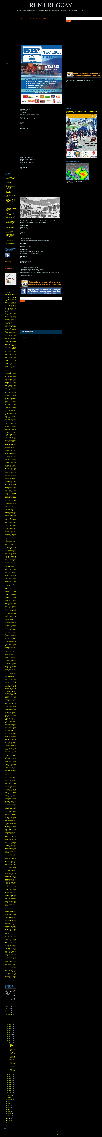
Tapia (15, 930)
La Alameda (12, 654)
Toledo (6, 938)
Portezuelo (7, 808)
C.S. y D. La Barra (12, 386)
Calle (6, 404)
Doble (12, 547)
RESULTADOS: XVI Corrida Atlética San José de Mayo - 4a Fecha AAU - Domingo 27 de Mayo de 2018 (11, 222)
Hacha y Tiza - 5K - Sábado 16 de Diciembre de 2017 (12, 1062)
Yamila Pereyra (12, 980)
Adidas (10, 323)
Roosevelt (11, 867)
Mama (15, 694)
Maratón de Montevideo (10, 704)
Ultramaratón (8, 954)
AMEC (6, 335)
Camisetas (10, 404)
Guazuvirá (14, 607)
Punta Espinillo (9, 829)
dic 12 (10, 1042)
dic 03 (10, 1088)
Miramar (14, 727)
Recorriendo (14, 842)
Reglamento (10, 848)
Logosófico (14, 683)
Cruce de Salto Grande (9, 525)
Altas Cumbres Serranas (11, 334)
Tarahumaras (7, 932)
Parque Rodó (9, 783)
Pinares (10, 799)
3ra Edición (12, 305)
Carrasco (14, 440)
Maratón (7, 699)
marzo (9, 1111)
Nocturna (14, 745)
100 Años (14, 291)
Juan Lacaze (11, 642)
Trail (12, 941)
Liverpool (8, 681)
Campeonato (8, 407)
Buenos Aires (12, 385)
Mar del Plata (13, 696)
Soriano (14, 919)
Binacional (7, 382)
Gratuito (6, 604)
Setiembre (11, 910)
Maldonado (12, 691)
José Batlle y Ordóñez (11, 638)
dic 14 (10, 1038)
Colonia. (11, 491)
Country (7, 519)
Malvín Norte (8, 694)
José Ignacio (9, 641)
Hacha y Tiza (12, 609)
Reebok (7, 846)
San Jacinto (12, 880)
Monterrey (11, 728)
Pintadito (14, 799)
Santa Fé (9, 895)
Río (13, 860)
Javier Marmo (8, 637)
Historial (6, 612)
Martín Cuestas (11, 709)
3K (8, 305)
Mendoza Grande (12, 721)
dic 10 (10, 1076)
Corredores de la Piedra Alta (10, 506)
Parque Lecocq (13, 777)
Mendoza (10, 719)
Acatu (15, 322)
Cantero (7, 437)
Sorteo (6, 920)
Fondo (10, 590)
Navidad (12, 741)
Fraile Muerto (13, 595)
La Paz (10, 666)
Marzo (15, 709)
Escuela (6, 572)
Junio (15, 647)
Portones (6, 810)
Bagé (10, 356)
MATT (10, 710)
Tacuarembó (9, 929)
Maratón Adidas (12, 699)
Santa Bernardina (10, 892)
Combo (14, 491)
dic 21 (10, 1030)
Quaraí (10, 832)
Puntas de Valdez (12, 830)
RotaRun (12, 869)
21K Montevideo (10, 301)
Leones (6, 678)
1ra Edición (13, 296)
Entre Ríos (8, 566)
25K (15, 302)
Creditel (14, 519)
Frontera (8, 598)
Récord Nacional (12, 839)
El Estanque (14, 559)
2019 (7, 1008)
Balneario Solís (9, 366)
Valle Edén (10, 961)
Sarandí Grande (9, 904)
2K (11, 303)
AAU (9, 320)
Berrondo (10, 377)
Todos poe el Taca (12, 936)
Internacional (8, 625)
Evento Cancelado (12, 575)
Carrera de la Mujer (12, 443)
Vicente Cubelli (8, 966)
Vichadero (14, 966)
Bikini (15, 379)
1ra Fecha (7, 298)
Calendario (13, 388)
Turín (15, 949)
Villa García (11, 970)
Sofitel (15, 915)
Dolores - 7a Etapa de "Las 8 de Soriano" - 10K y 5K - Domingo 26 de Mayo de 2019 (10, 215)
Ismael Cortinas (13, 631)
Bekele (12, 375)
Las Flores (14, 673)
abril (9, 1109)
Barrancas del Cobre (12, 370)
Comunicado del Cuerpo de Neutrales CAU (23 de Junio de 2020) (10, 242)
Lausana (6, 676)
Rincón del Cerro (9, 860)
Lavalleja (10, 676)
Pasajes (14, 786)
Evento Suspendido (9, 576)
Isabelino (8, 629)
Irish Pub (11, 628)
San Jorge (9, 882)
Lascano (12, 675)
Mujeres (10, 735)
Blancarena (12, 382)
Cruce (15, 524)
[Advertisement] (40, 32)
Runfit (12, 870)
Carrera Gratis (9, 446)
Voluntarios (14, 976)
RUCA (9, 870)
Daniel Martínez (8, 532)
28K (6, 303)
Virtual (13, 974)
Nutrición (10, 752)
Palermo (6, 762)
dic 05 (10, 1084)
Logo (11, 683)
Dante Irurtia (13, 532)
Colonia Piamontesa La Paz (10, 488)
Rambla (7, 836)
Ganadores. (7, 600)
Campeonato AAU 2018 (11, 411)
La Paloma (9, 664)
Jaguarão (7, 634)
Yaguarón (7, 980)
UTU (6, 960)
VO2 (15, 974)
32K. (6, 305)
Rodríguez (7, 867)
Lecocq (14, 676)
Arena (11, 342)
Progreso (14, 813)
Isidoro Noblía (13, 629)
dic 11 (10, 1074)
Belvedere (10, 376)
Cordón (14, 500)
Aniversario (11, 338)
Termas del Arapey (9, 935)
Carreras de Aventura (9, 447)
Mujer (6, 735)
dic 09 (10, 1078)
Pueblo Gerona (11, 820)
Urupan (10, 958)
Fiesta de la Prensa (12, 581)
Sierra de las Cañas (12, 913)
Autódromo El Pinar (12, 351)
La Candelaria (12, 657)
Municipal (11, 738)
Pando (6, 765)
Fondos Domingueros (10, 594)
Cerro (9, 452)
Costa (15, 515)
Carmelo (7, 440)
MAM (12, 694)
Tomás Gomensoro (12, 938)
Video (7, 967)
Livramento (9, 682)
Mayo (6, 712)
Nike (11, 745)
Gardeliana (11, 600)
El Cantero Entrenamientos (10, 556)
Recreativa (8, 845)
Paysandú (8, 794)
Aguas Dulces (8, 331)
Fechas (10, 578)
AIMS (15, 331)
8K (8, 319)
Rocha (6, 866)
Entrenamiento (9, 571)
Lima (9, 679)
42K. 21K (12, 306)
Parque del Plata (9, 774)
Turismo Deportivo (12, 951)
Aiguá (12, 331)
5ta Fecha (10, 313)
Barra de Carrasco (12, 367)
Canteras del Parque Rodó (10, 435)
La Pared (6, 666)
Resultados (7, 852)
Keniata (14, 651)
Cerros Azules (8, 459)
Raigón (14, 835)
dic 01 (10, 1092)
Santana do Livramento (10, 899)
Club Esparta (11, 475)
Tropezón (14, 948)
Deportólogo (11, 537)
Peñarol (6, 796)
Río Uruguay (10, 864)
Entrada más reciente (25, 338)
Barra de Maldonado (9, 369)
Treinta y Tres (12, 947)
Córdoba (11, 500)
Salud (10, 874)
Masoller (7, 711)
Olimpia (14, 755)
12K (8, 294)
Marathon (9, 697)
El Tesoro (13, 562)
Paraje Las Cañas (12, 765)
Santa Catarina (11, 893)
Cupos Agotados (10, 531)
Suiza (10, 927)
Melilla (15, 718)
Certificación (14, 459)
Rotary (15, 869)
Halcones (7, 610)
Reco (6, 838)
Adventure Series (12, 326)
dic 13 (10, 1040)
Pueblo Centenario (9, 819)
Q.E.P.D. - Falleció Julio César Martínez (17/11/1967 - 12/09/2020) (10, 186)
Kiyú (9, 653)
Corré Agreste (13, 502)
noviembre (10, 1095)
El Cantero (11, 556)
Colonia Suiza (9, 490)
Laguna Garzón (8, 670)
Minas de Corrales (9, 727)
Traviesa (6, 946)
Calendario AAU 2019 (11, 392)
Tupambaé (11, 949)
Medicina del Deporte (9, 715)
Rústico (6, 871)
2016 (6, 299)
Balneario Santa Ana (10, 364)
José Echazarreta (8, 639)
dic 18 (10, 1034)
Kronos (13, 653)
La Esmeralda (13, 661)
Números (7, 752)
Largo (13, 672)
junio (9, 1105)
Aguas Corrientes (12, 329)
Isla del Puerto (7, 631)
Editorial (11, 553)
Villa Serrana (11, 973)
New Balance (11, 742)
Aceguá (7, 323)
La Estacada (7, 663)
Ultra (10, 952)
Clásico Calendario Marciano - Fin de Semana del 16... (12, 1047)
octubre (9, 1097)
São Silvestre (8, 902)
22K (15, 300)
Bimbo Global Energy (12, 380)
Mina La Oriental (9, 725)
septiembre (10, 1099)
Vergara (14, 964)
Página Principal (42, 338)
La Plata (7, 667)
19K (9, 295)
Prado (14, 810)
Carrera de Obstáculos (10, 444)
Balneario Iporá (9, 360)
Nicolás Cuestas (7, 745)
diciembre (10, 1014)
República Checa (13, 851)
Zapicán (13, 982)
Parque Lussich (9, 779)
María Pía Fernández (12, 708)
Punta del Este (12, 827)
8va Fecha (11, 319)
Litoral (15, 679)
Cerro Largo (27, 333)
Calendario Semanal (10, 403)
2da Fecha (9, 303)
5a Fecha (9, 311)
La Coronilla (12, 660)
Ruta (9, 871)
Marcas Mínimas (12, 706)
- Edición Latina (8, 291)
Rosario (14, 867)
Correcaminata (13, 505)
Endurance (14, 565)
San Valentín (11, 891)
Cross (12, 521)
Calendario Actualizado (10, 394)
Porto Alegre (13, 808)
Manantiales (7, 696)
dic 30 (10, 1018)
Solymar (10, 918)
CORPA (6, 502)
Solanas (7, 917)
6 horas (14, 313)
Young (6, 982)
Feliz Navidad (7, 579)
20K (15, 299)
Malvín (14, 693)
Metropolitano (7, 724)
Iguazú (8, 615)
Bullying (6, 386)
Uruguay (7, 957)
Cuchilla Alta (10, 528)
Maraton (14, 697)
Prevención (8, 813)
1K (10, 296)
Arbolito (10, 341)
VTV (10, 977)
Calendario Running (10, 401)
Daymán (6, 534)
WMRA (14, 979)
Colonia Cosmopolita (10, 482)
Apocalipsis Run (12, 339)
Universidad (8, 955)
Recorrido (8, 842)
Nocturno (7, 746)
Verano (10, 964)
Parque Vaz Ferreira (9, 786)
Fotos (10, 595)
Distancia (9, 547)
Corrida (14, 508)
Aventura (7, 353)
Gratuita (14, 603)
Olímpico (9, 758)
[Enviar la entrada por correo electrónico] (23, 331)
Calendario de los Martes (10, 398)
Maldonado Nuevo (9, 693)
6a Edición (10, 314)
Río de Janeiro (11, 861)
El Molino (14, 560)
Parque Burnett (13, 770)
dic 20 (10, 1032)
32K (15, 303)
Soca (8, 916)
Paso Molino (12, 792)
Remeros (11, 849)
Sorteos (10, 920)
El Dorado (10, 559)
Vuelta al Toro (13, 977)
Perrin (6, 798)
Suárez (6, 921)
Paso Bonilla (7, 787)
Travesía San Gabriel (12, 945)
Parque (6, 768)
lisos (12, 679)
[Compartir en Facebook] (30, 331)
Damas (14, 531)
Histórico (9, 612)
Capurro (7, 438)
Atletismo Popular (12, 350)
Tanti (12, 930)
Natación (7, 740)
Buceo (7, 385)
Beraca (6, 377)
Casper (6, 449)
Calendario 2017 (8, 389)
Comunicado (13, 496)
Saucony (7, 905)
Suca (9, 921)
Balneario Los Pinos (12, 361)
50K (6, 311)
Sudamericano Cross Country (10, 923)
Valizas (6, 961)
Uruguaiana (14, 955)
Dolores (12, 548)
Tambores (7, 930)
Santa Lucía (13, 895)
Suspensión (14, 927)
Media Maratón (12, 713)
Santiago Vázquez (8, 901)
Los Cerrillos (13, 685)
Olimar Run (7, 755)
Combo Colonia (10, 493)
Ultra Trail (13, 952)
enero (9, 1115)
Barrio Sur (11, 373)
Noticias (14, 746)
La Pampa (14, 664)
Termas (6, 933)
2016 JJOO (9, 299)
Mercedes (7, 722)
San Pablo (7, 886)
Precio (11, 811)
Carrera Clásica (8, 441)
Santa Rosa (13, 896)
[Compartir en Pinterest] (32, 331)
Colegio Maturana (10, 479)
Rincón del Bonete (12, 858)
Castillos (9, 449)
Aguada (12, 328)
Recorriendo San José (10, 843)
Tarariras (11, 932)
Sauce (14, 904)
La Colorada (12, 659)
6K (14, 314)
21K (6, 301)
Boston (11, 383)
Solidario (11, 917)
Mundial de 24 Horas (9, 736)
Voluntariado (8, 976)
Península (14, 795)
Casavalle (14, 447)
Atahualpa (8, 348)
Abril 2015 (11, 322)
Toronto (7, 939)
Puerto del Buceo (12, 823)
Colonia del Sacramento (10, 484)
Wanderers (10, 979)
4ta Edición (12, 308)
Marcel (6, 708)
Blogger (57, 1134)
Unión (15, 954)
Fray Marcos (13, 597)
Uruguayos (7, 958)
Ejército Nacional (11, 554)
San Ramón (11, 888)
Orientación (11, 760)
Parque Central (8, 771)
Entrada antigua (57, 338)
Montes (14, 728)
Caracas (11, 438)
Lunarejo (6, 691)
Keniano (11, 651)
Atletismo (7, 350)
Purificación (7, 832)
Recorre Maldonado (10, 841)
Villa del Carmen (9, 969)
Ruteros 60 (13, 871)
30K (13, 303)
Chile (10, 460)
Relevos (14, 848)
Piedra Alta (11, 798)
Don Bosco (10, 550)
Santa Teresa (8, 898)
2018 (7, 1010)
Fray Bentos (8, 597)
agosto (9, 1101)
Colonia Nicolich (12, 487)
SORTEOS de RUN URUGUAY (10, 228)
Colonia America (12, 481)
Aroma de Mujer (12, 345)
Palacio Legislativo (12, 761)
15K (12, 294)
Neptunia (7, 742)
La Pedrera (14, 666)
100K (6, 293)
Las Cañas (9, 673)
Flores (9, 587)
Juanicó (11, 644)
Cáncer (15, 432)
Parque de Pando (13, 773)
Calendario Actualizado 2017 (10, 397)
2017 (13, 299)
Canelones (9, 434)
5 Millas (9, 309)
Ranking (10, 836)
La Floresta (12, 663)
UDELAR (7, 952)
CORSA (12, 515)
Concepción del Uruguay (10, 497)
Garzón (14, 600)
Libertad (12, 678)
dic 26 (10, 1022)
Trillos (6, 948)
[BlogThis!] (27, 331)
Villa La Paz (11, 971)
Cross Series (11, 524)
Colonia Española (9, 485)
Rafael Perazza (9, 835)
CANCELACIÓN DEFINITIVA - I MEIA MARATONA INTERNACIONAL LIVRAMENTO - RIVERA (10, 235)
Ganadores (14, 598)
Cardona (14, 438)
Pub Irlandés (13, 817)
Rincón (9, 857)
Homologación (11, 613)
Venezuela (14, 963)
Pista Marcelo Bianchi (12, 804)
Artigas (14, 347)
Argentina (8, 344)
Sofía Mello (11, 915)
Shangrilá (9, 911)
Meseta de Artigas (12, 722)
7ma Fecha (12, 317)
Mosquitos (10, 732)
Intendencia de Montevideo (10, 623)
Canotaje (14, 434)
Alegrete (6, 332)
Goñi (15, 601)
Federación (14, 578)
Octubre (7, 754)
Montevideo (9, 730)
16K (14, 294)
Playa (6, 805)
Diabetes (12, 545)
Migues (14, 724)
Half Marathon (12, 610)
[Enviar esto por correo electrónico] (25, 331)
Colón (14, 479)
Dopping (6, 551)
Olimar (15, 754)
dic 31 (10, 1016)
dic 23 (10, 1026)
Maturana (14, 711)
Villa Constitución (12, 967)
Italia (6, 632)
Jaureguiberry (13, 635)
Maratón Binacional (9, 700)
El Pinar (8, 562)
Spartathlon (14, 920)
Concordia (14, 499)
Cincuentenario (13, 462)
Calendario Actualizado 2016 (10, 395)
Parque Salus (13, 784)
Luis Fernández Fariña (12, 689)
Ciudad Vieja (12, 469)
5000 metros (13, 309)
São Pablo (14, 901)
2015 (14, 297)
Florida (7, 588)
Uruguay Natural (12, 957)
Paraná (11, 767)
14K (10, 294)
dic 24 (10, 1024)
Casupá (12, 449)
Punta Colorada (11, 826)
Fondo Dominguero (10, 592)
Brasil (14, 383)
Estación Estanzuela (9, 574)
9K (14, 319)
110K (12, 293)
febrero (9, 1113)
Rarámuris (14, 836)
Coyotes (11, 519)
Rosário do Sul (7, 869)
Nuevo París (13, 751)
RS (5, 870)
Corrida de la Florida (9, 509)
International (13, 625)
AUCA (6, 351)
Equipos (14, 571)
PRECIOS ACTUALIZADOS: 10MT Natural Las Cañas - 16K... (12, 1055)
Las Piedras (7, 675)
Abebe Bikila (13, 320)
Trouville (7, 949)
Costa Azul (7, 516)
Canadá (14, 430)
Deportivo (7, 537)
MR (10, 733)
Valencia (10, 960)
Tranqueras (13, 942)
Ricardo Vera (10, 855)
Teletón (14, 932)
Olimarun (11, 755)
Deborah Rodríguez (12, 534)
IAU (6, 615)
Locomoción (7, 683)
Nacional (14, 739)
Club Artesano (11, 472)
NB (15, 741)
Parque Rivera (12, 782)
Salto (10, 873)
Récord (11, 838)
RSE (7, 870)
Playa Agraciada (10, 805)
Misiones (7, 728)
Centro (12, 450)
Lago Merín (13, 667)
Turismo (7, 951)
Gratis (10, 603)
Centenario (7, 450)
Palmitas (10, 763)
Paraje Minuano (7, 767)
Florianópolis (13, 587)
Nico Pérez (13, 743)
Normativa (11, 746)
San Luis (14, 885)
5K (13, 311)
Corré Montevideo (8, 503)
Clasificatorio (11, 471)
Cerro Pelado (13, 458)
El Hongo (7, 560)
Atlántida (14, 348)
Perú (8, 798)
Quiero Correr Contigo (9, 833)
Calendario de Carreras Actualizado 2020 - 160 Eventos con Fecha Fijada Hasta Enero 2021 (11, 208)
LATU (15, 675)
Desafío (14, 537)
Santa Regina (8, 896)
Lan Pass (14, 670)
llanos (15, 682)
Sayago (10, 905)
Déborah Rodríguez (9, 535)
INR (15, 616)
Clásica (7, 471)
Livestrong (14, 681)
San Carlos (12, 876)
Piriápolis (8, 801)
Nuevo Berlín (8, 751)
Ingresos (7, 616)
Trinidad (10, 948)
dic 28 (10, 1020)
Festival (11, 579)
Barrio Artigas (9, 372)
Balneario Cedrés (12, 358)
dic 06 (10, 1082)
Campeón (14, 404)
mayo (9, 1107)
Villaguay (10, 974)
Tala (15, 929)
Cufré (6, 531)
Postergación (10, 810)
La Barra (12, 656)
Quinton (14, 833)
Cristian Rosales (8, 521)
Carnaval (10, 440)
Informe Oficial (13, 615)
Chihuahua (7, 460)
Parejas (14, 767)
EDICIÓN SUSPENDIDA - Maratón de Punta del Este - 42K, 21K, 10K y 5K (10, 194)
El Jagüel (10, 560)
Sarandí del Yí (13, 902)
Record (8, 838)
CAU (14, 449)
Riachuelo (10, 854)
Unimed (12, 954)
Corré (9, 502)
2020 (7, 1006)
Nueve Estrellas (12, 749)
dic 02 (10, 1090)
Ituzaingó (9, 632)
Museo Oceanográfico (10, 738)
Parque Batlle (8, 770)
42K (9, 306)
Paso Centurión (8, 789)
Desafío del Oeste (8, 538)
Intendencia (13, 622)
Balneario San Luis (10, 363)
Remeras (7, 849)
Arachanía (7, 341)
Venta (6, 964)
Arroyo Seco (9, 347)
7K (13, 316)
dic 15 (10, 1036)
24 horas (7, 302)
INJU (12, 616)
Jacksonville (14, 632)
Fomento (7, 590)
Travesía (7, 943)
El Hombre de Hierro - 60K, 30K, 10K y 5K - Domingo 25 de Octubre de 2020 (81, 112)
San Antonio (13, 874)
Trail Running (10, 941)
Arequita (14, 342)
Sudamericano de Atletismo (10, 924)
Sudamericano (13, 921)
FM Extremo (13, 588)
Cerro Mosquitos (8, 457)
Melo (6, 720)
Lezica (9, 678)
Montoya (6, 732)
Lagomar (7, 669)
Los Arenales (8, 685)
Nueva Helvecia (9, 748)
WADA (6, 979)
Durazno (10, 552)
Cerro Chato (13, 452)
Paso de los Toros (10, 791)
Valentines (14, 960)
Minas (14, 725)
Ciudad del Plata (10, 467)
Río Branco (31, 333)
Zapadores (10, 982)
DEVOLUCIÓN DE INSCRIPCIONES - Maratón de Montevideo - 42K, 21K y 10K (10, 180)
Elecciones (7, 563)
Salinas (7, 873)
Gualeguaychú (8, 607)
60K (6, 314)
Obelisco (14, 752)
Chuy (12, 461)
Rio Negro (11, 863)
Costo (15, 518)
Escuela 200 (10, 572)
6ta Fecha (10, 316)
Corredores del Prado (9, 507)
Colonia (7, 481)
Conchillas (8, 499)
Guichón (7, 609)
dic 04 (10, 1086)
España (14, 572)
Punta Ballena (9, 824)
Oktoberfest (11, 754)
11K (14, 292)
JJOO (6, 638)
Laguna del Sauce (12, 669)
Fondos (14, 593)
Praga (7, 811)
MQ (8, 733)
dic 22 (10, 1028)
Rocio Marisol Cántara (12, 866)
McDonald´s (9, 712)
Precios (14, 811)
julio (9, 1103)
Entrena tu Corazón (11, 568)
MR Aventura (13, 733)
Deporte (14, 535)
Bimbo (6, 380)
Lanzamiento (8, 672)
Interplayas (8, 626)
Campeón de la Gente (10, 405)
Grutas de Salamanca (10, 606)
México (11, 724)
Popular (14, 807)
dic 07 (10, 1080)
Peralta (9, 796)
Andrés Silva (10, 335)
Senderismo (9, 907)
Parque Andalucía (12, 768)
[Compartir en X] (28, 331)
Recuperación (13, 845)
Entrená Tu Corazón (10, 569)
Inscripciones (8, 618)
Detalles (9, 540)
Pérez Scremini (13, 796)
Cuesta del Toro (13, 529)
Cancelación (9, 432)
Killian (6, 653)
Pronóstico (8, 814)
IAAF (15, 613)
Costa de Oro (11, 516)
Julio (12, 647)
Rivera (14, 864)
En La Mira (9, 565)
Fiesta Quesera (10, 585)
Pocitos (10, 807)
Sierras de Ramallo (8, 914)
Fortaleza (7, 596)
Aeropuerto (7, 328)
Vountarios (7, 977)
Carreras (14, 446)
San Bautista (7, 876)
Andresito (11, 336)
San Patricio (11, 886)
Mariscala (6, 709)
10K (9, 292)
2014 (11, 298)
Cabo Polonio (8, 388)
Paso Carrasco (13, 787)
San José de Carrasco (8, 883)
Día (11, 540)
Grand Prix (7, 603)
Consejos (7, 500)
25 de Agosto (11, 302)
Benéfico (14, 376)
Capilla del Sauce (12, 437)
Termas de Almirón (12, 933)
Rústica (14, 870)
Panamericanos (13, 764)
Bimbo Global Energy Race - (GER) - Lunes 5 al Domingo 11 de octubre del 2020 (10, 201)
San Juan (10, 885)
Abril (6, 322)
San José (13, 882)
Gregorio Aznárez (12, 604)
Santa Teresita (13, 898)
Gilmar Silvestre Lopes (9, 601)
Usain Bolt (14, 958)
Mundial (14, 735)
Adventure (9, 325)
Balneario (14, 356)
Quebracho (14, 832)
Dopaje (14, 550)
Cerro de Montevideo (9, 453)
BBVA (9, 375)
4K (8, 308)
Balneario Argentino (9, 357)
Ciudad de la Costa (9, 466)
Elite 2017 (11, 563)
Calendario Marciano (10, 400)
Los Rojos (12, 688)
